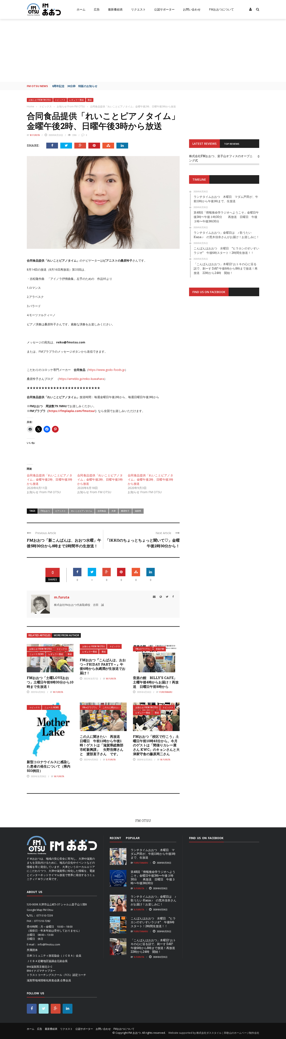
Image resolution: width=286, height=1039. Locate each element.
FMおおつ (45, 510)
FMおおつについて (221, 9)
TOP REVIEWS (231, 143)
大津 (113, 510)
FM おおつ (134, 1033)
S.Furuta (111, 759)
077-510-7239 (44, 915)
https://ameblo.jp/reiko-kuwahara (81, 379)
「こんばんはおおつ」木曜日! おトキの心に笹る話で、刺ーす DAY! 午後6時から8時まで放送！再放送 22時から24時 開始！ (154, 946)
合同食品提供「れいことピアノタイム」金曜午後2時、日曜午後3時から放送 (49, 479)
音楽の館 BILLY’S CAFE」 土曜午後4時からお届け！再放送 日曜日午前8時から (156, 682)
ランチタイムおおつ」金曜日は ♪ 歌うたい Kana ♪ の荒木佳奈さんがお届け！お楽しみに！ (153, 900)
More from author (66, 635)
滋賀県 (138, 510)
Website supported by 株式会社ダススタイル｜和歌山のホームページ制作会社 (213, 1033)
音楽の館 (160, 649)
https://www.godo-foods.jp (106, 370)
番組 (90, 100)
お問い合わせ (192, 9)
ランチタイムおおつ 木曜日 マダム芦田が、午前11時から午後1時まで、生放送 (153, 853)
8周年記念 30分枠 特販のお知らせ (74, 86)
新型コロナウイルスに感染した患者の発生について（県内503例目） (48, 766)
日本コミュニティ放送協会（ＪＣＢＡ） (51, 955)
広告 (97, 9)
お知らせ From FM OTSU (39, 100)
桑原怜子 (125, 510)
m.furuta (35, 135)
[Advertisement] (143, 50)
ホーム (81, 9)
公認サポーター (164, 9)
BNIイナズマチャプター (41, 971)
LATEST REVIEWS (204, 144)
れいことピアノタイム (81, 510)
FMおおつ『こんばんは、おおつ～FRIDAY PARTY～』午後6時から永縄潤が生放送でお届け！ (103, 666)
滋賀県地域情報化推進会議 (43, 980)
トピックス (60, 100)
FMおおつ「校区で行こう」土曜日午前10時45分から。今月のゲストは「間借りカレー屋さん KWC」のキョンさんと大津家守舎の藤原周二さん (156, 745)
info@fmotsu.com (49, 944)
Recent (115, 838)
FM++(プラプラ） (143, 649)
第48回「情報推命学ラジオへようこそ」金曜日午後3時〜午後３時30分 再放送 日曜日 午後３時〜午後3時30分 (153, 877)
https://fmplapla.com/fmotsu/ (72, 411)
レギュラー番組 (76, 100)
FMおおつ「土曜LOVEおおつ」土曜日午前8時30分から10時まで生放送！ (50, 682)
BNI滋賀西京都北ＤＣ (40, 967)
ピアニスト (60, 510)
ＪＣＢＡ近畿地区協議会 (42, 961)
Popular (133, 838)
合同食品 (102, 510)
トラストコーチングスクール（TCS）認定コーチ (56, 975)
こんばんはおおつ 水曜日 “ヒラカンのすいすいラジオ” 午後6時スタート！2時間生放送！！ (153, 922)
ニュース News (36, 654)
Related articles (39, 635)
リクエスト (138, 9)
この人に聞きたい (111, 707)
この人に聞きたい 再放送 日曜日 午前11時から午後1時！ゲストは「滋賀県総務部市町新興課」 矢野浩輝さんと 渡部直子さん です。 (101, 745)
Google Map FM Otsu (40, 910)
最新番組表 (115, 9)
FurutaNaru (165, 692)
